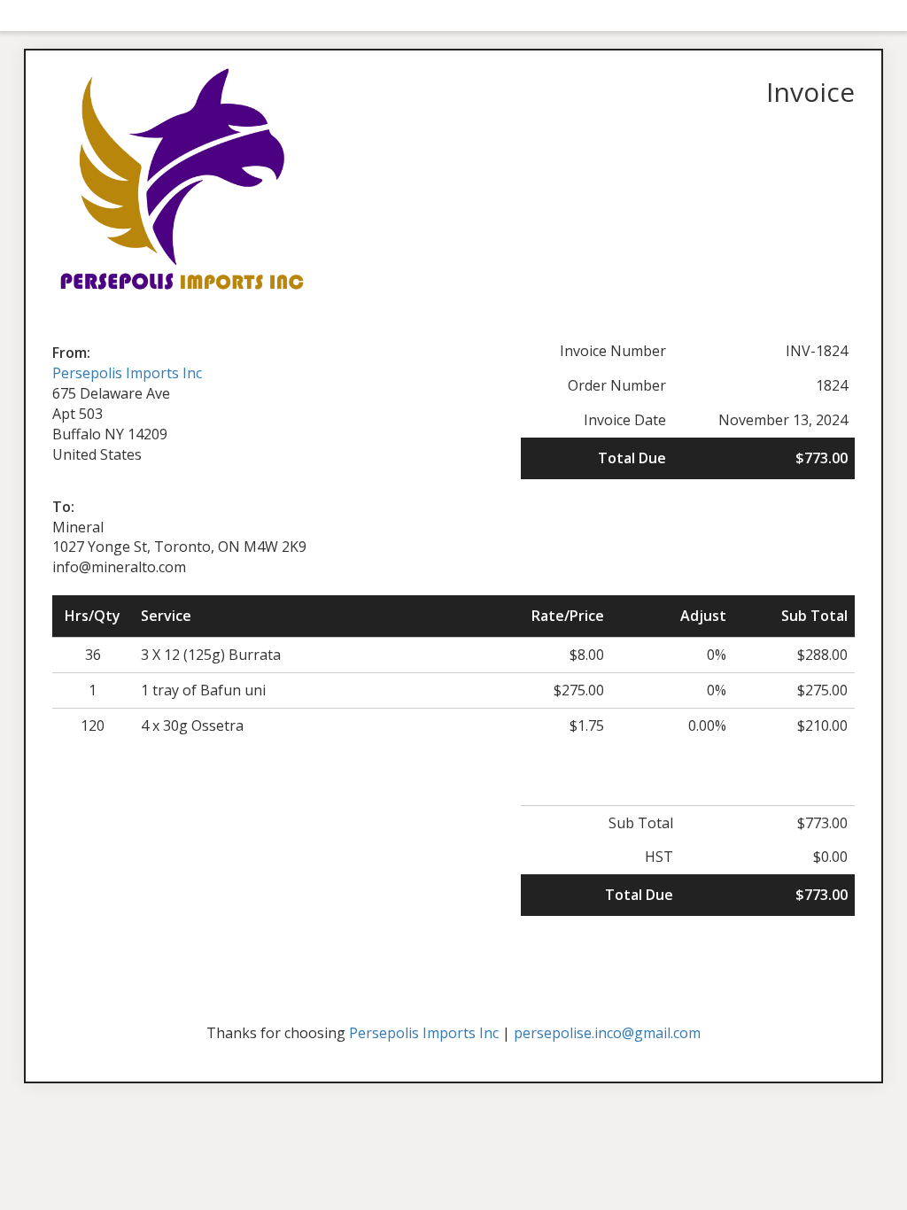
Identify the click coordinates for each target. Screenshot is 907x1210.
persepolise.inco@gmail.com (607, 1033)
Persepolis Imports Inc (127, 373)
